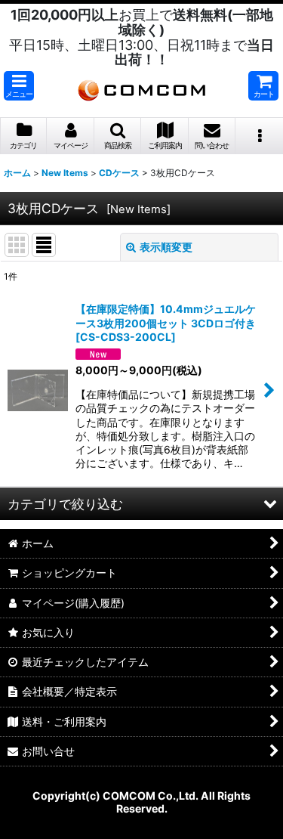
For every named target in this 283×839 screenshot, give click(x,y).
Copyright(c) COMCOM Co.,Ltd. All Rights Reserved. (141, 802)
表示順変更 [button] (166, 246)
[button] (19, 86)
